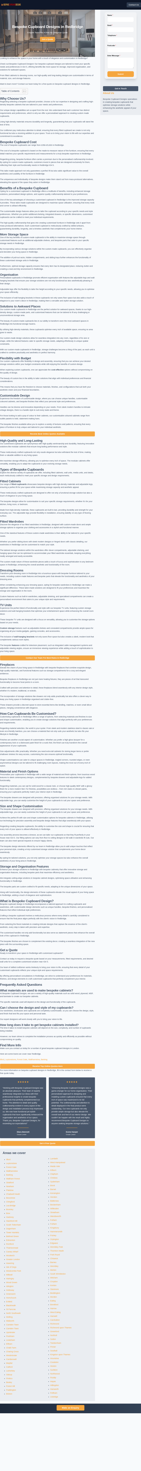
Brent (52, 1185)
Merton (53, 1270)
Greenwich (10, 1294)
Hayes (53, 1381)
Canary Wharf (12, 1252)
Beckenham (55, 1205)
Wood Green (11, 1282)
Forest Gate (22, 1059)
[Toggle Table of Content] (23, 91)
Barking (44, 1059)
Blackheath (11, 1305)
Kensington (55, 1193)
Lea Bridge (11, 1206)
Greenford (54, 1331)
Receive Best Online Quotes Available (47, 434)
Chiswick (54, 1258)
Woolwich (10, 1255)
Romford (10, 1244)
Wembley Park (56, 1247)
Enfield (9, 1302)
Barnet (53, 1189)
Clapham (54, 1174)
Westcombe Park (13, 1271)
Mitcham (54, 1278)
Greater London (13, 1259)
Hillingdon (54, 1385)
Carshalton (55, 1320)
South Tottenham (13, 1225)
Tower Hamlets (12, 1232)
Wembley (54, 1266)
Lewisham (10, 1340)
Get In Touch (121, 88)
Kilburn (53, 1170)
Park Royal (55, 1255)
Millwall (9, 1275)
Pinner (53, 1347)
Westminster (11, 1355)
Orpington (54, 1239)
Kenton (53, 1285)
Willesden (54, 1208)
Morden (53, 1297)
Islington (9, 1286)
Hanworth (54, 1389)
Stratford (10, 1182)
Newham (10, 1186)
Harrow (53, 1308)
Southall (53, 1351)
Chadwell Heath (13, 1194)
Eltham (9, 1344)
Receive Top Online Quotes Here (47, 1066)
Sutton (53, 1339)
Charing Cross (12, 1351)
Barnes (53, 1262)
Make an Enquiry (70, 1408)
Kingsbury (54, 1228)
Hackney (10, 1217)
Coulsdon (54, 1362)
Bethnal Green (12, 1236)
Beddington (55, 1293)
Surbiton (54, 1370)
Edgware (54, 1243)
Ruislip (53, 1377)
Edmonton (10, 1240)
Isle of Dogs (11, 1267)
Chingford (10, 1202)
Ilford (2, 1059)
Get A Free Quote (47, 1143)
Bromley (9, 1209)
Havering (10, 1263)
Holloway (10, 1290)
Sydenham (55, 1182)
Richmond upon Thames (60, 1328)
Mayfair (9, 1363)
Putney (53, 1235)
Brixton (9, 1394)
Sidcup (9, 1375)
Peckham (10, 1336)
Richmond (54, 1324)
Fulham (53, 1220)
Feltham (53, 1393)
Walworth (10, 1321)
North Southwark (13, 1313)
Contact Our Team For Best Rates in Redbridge (47, 658)
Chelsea (53, 1178)
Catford (9, 1367)
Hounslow (54, 1358)
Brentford (54, 1305)
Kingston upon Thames (60, 1354)
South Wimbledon (58, 1274)
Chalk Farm (11, 1348)
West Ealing (55, 1312)
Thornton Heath (57, 1251)
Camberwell (11, 1359)
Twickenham (55, 1343)
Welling (9, 1317)
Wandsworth (55, 1216)
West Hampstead (57, 1162)
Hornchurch (11, 1298)
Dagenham (11, 1229)
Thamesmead (12, 1248)
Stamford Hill (11, 1221)
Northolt (53, 1335)
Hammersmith (56, 1232)
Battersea (54, 1201)
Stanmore (54, 1289)
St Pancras (11, 1309)
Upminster (10, 1332)
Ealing (53, 1301)
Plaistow (9, 1190)
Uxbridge (54, 1397)
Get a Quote (47, 39)
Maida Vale (55, 1166)
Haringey (10, 1278)
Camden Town (12, 1325)
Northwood (55, 1374)
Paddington (11, 1390)
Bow (8, 1213)
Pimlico (9, 1378)
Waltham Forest (13, 1179)
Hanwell (53, 1316)
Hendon (53, 1197)
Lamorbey (10, 1371)
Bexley (9, 1382)
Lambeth (54, 1159)
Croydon (54, 1281)
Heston (53, 1366)
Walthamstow (34, 1059)
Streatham (54, 1212)
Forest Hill (10, 1386)
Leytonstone (10, 1059)
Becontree (10, 1198)
